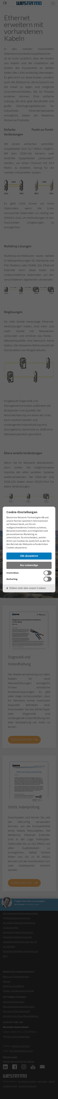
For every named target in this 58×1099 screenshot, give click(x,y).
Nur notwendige (29, 565)
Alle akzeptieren (29, 555)
